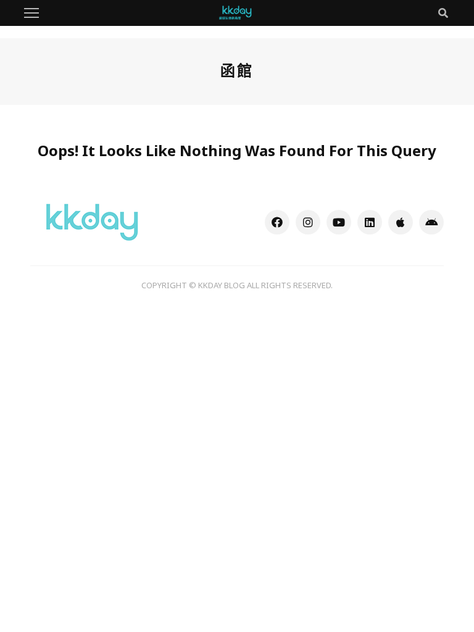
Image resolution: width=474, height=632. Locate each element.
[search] (443, 13)
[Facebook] (277, 222)
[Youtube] (338, 222)
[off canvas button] (31, 13)
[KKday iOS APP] (400, 222)
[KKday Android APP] (431, 222)
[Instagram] (308, 222)
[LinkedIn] (369, 222)
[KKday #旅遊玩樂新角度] (92, 221)
